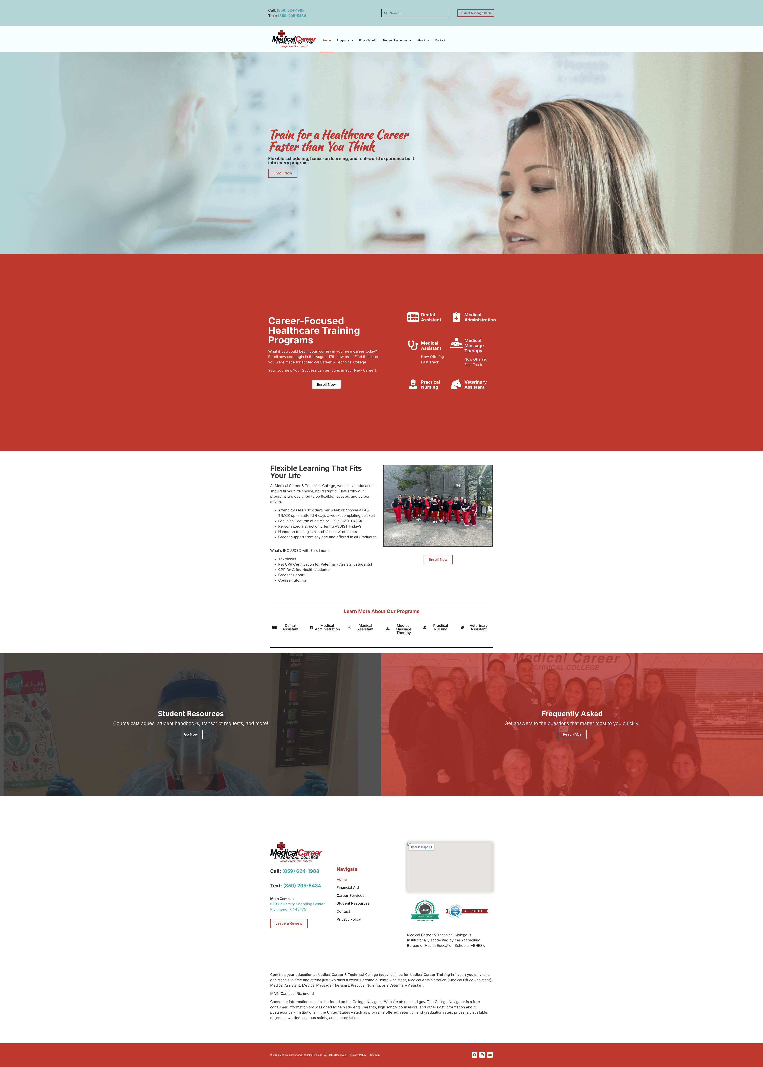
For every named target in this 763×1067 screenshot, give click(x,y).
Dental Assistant (431, 317)
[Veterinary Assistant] (456, 384)
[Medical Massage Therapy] (456, 343)
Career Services (350, 895)
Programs (343, 40)
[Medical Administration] (456, 317)
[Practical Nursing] (413, 384)
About (421, 40)
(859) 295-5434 (292, 16)
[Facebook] (474, 1055)
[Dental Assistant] (413, 317)
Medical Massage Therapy (474, 345)
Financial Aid (368, 40)
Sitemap (375, 1054)
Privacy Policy (349, 919)
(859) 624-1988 (291, 10)
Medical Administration (480, 317)
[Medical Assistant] (413, 345)
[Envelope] (490, 1055)
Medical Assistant (431, 345)
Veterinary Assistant (475, 384)
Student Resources (395, 40)
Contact (440, 40)
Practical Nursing (430, 384)
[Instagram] (482, 1055)
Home (327, 40)
